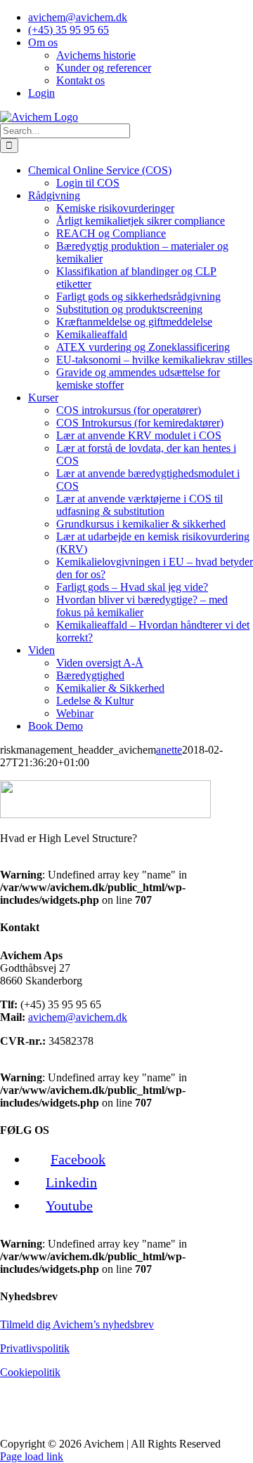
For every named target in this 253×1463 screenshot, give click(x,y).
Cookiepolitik (30, 1372)
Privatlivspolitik (35, 1348)
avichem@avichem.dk (77, 1017)
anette (169, 750)
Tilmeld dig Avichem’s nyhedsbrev (77, 1324)
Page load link (31, 1456)
